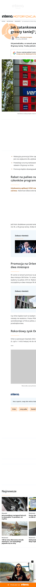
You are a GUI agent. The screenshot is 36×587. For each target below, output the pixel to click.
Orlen (14, 409)
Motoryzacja (10, 21)
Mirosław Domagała (26, 37)
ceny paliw (23, 409)
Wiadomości (18, 21)
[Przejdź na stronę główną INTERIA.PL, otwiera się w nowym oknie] (7, 16)
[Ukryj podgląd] (32, 562)
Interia (3, 21)
